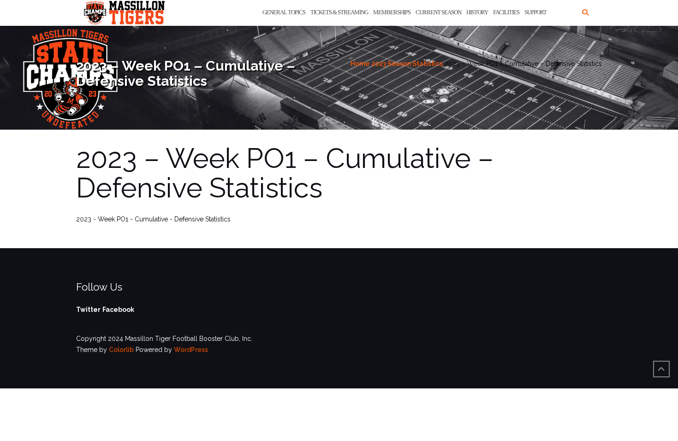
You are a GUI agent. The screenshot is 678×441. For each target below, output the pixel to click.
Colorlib (121, 349)
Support (535, 12)
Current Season (438, 12)
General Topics (283, 12)
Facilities (506, 12)
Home (360, 63)
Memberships (391, 12)
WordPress (191, 349)
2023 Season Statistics (407, 63)
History (477, 12)
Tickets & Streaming (339, 12)
